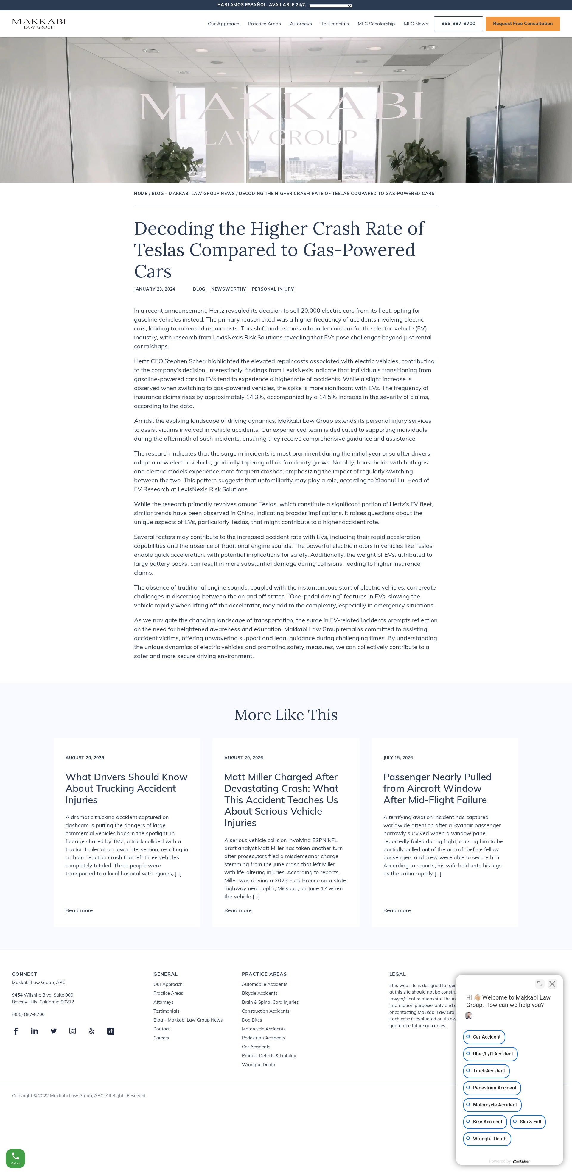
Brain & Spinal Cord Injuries (270, 1002)
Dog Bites (252, 1020)
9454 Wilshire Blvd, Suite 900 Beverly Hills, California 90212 (43, 999)
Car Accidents (256, 1047)
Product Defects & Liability (269, 1056)
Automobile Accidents (264, 985)
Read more (79, 911)
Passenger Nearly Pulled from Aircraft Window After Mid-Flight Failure (437, 789)
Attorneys (301, 24)
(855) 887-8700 (28, 1015)
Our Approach (223, 24)
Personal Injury (273, 290)
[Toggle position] (540, 984)
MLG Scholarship (376, 24)
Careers (161, 1038)
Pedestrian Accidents (263, 1038)
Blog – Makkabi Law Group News (193, 194)
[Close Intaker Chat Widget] (552, 984)
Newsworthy (228, 290)
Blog (199, 290)
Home (140, 194)
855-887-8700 (458, 23)
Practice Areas (264, 24)
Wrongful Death (258, 1065)
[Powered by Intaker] (521, 1161)
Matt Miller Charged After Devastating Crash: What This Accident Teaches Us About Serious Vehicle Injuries (281, 801)
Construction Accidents (265, 1011)
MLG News (416, 24)
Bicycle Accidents (259, 993)
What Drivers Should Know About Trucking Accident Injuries (127, 789)
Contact (161, 1029)
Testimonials (335, 24)
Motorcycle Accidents (263, 1029)
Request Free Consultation (523, 23)
